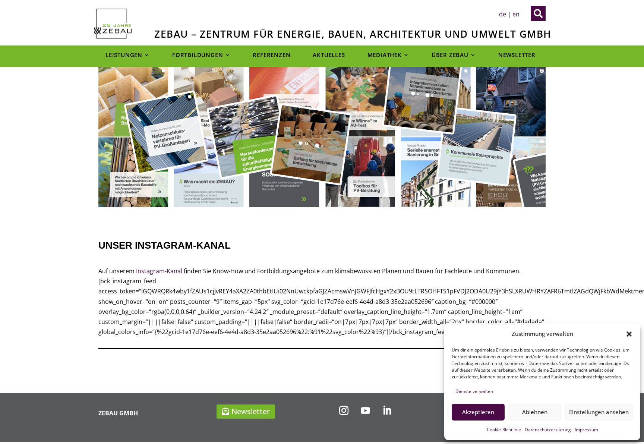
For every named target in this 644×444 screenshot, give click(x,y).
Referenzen (271, 55)
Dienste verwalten (474, 391)
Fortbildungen (197, 55)
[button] (629, 334)
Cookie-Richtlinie (504, 429)
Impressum (586, 429)
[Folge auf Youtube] (365, 411)
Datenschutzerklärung (548, 429)
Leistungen (123, 55)
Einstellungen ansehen (599, 412)
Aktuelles (329, 55)
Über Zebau (450, 55)
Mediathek (384, 55)
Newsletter (517, 55)
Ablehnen (534, 412)
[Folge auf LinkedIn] (387, 411)
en (516, 14)
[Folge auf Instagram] (343, 411)
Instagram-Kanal (159, 271)
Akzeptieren (478, 412)
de (502, 14)
